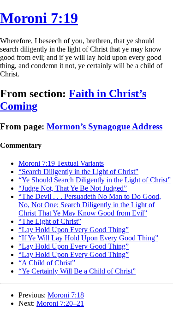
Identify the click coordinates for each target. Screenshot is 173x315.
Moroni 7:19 (39, 18)
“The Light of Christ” (49, 221)
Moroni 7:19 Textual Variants (61, 163)
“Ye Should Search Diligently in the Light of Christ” (94, 180)
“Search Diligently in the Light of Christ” (78, 171)
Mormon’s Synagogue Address (104, 126)
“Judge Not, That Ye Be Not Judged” (72, 188)
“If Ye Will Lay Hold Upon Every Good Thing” (88, 238)
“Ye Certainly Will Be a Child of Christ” (77, 271)
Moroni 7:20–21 (60, 303)
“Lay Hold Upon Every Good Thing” (73, 229)
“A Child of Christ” (46, 263)
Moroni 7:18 (66, 295)
